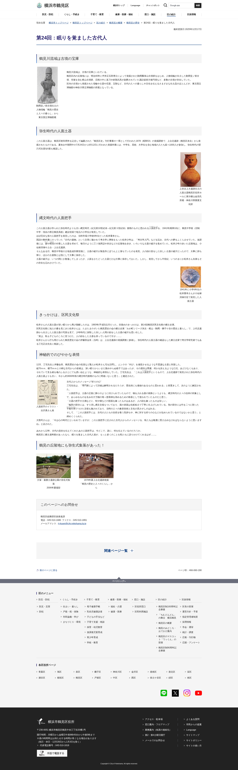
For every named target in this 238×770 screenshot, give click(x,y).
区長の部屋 (187, 606)
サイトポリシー (194, 740)
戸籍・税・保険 (70, 611)
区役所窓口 (140, 606)
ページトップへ (119, 581)
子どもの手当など (96, 617)
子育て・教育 (93, 599)
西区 (133, 678)
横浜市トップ (119, 5)
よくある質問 (192, 719)
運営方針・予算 (190, 611)
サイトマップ (192, 735)
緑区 (171, 678)
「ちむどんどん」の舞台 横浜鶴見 (167, 616)
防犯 (41, 611)
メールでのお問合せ (155, 740)
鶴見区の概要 (115, 23)
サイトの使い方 (194, 745)
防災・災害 (44, 606)
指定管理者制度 (190, 617)
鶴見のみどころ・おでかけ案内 (167, 629)
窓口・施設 (139, 599)
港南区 (153, 672)
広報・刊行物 (189, 637)
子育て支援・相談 (96, 622)
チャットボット (153, 5)
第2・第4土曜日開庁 (155, 735)
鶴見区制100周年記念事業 (168, 608)
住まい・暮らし (70, 606)
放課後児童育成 (94, 632)
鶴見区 (79, 678)
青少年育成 (92, 637)
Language (191, 730)
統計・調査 (187, 632)
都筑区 (60, 678)
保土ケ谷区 (155, 678)
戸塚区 (97, 678)
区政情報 (186, 599)
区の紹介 (100, 23)
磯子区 (97, 672)
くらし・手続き (70, 599)
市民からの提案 (194, 724)
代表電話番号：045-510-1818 (54, 745)
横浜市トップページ (59, 23)
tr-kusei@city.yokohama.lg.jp (72, 523)
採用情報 (186, 622)
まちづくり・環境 (72, 622)
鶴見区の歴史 (133, 23)
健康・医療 (116, 611)
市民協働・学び (70, 617)
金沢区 (134, 672)
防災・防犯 (44, 599)
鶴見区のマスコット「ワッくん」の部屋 (167, 639)
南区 (189, 678)
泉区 (78, 672)
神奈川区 (117, 672)
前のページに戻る (48, 570)
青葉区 (42, 672)
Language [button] (135, 5)
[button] (119, 550)
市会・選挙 (187, 627)
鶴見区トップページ (82, 23)
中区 (115, 678)
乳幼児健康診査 (94, 611)
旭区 (59, 672)
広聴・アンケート (191, 642)
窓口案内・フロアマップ (157, 724)
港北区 (172, 672)
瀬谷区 (42, 678)
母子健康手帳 (93, 606)
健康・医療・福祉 (119, 599)
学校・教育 (92, 642)
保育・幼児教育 (94, 627)
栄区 (189, 672)
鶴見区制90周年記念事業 (167, 649)
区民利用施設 (141, 611)
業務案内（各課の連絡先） (158, 730)
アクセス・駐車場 (154, 719)
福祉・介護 (116, 606)
